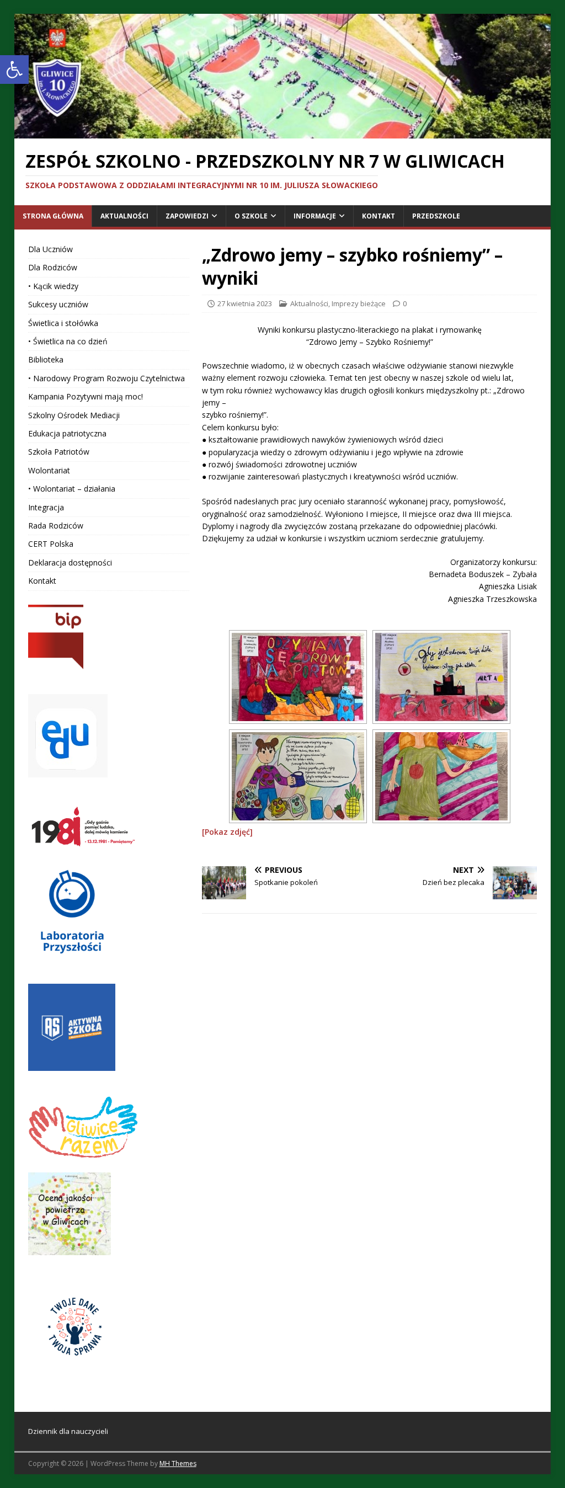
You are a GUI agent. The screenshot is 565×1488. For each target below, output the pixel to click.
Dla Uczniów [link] (50, 249)
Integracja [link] (46, 507)
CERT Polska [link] (50, 543)
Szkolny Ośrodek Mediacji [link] (74, 415)
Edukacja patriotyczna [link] (67, 433)
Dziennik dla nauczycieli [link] (68, 1431)
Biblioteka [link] (45, 359)
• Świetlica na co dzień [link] (68, 341)
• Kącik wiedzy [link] (53, 286)
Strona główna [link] (53, 216)
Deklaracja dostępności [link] (70, 562)
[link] (14, 69)
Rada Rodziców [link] (55, 525)
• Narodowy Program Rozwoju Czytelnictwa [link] (106, 378)
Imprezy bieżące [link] (359, 303)
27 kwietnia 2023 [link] (244, 303)
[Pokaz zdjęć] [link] (227, 831)
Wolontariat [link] (49, 470)
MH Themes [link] (177, 1463)
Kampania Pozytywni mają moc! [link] (85, 396)
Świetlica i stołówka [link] (63, 323)
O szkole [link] (251, 216)
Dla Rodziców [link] (52, 267)
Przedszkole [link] (436, 216)
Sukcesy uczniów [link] (58, 304)
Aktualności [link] (124, 216)
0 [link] (405, 303)
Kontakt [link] (378, 216)
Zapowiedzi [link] (187, 216)
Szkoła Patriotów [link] (58, 451)
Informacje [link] (315, 216)
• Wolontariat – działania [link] (71, 488)
